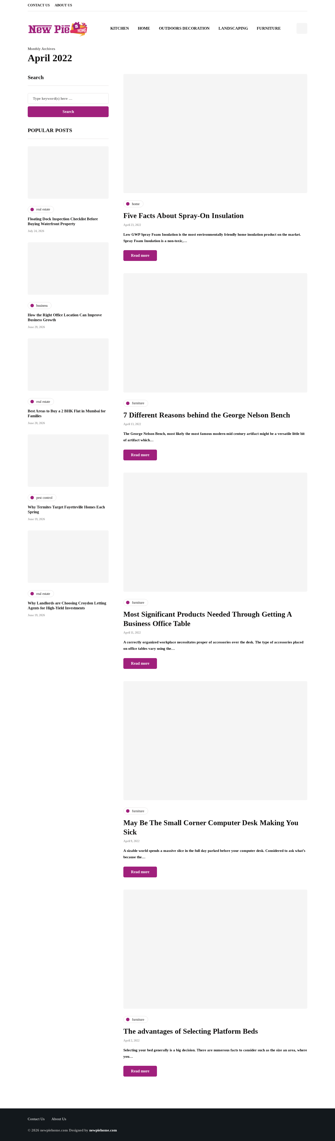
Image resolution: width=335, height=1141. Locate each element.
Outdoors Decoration (184, 28)
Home (144, 28)
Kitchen (119, 28)
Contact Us (39, 5)
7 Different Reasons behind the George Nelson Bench (206, 415)
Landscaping (233, 28)
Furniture (269, 28)
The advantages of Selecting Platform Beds (190, 1031)
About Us (63, 5)
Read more (140, 255)
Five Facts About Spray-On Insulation (183, 215)
